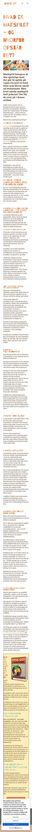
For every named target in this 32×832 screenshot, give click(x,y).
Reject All (15, 820)
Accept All (16, 824)
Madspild (6, 126)
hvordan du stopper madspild (13, 633)
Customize (16, 817)
